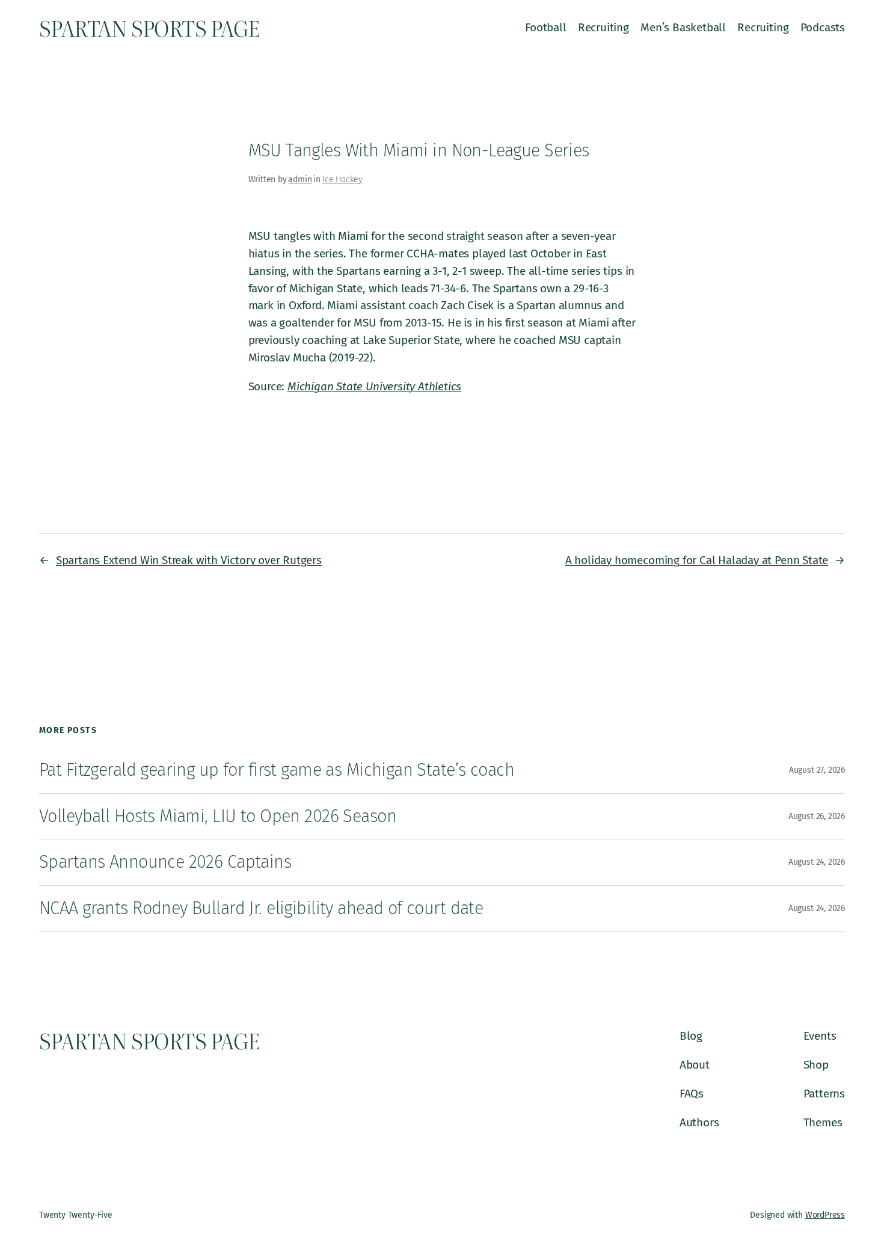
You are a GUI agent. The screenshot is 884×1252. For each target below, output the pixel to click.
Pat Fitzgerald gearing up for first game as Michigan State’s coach (276, 770)
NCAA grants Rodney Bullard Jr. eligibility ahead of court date (261, 908)
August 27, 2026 (817, 770)
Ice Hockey (342, 179)
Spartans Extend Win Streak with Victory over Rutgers (189, 560)
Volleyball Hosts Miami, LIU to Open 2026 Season (217, 816)
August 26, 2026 (816, 816)
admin (300, 179)
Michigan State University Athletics (374, 386)
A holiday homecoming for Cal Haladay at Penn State (696, 560)
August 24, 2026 (816, 862)
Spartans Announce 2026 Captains (165, 862)
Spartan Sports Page (149, 27)
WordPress (825, 1215)
